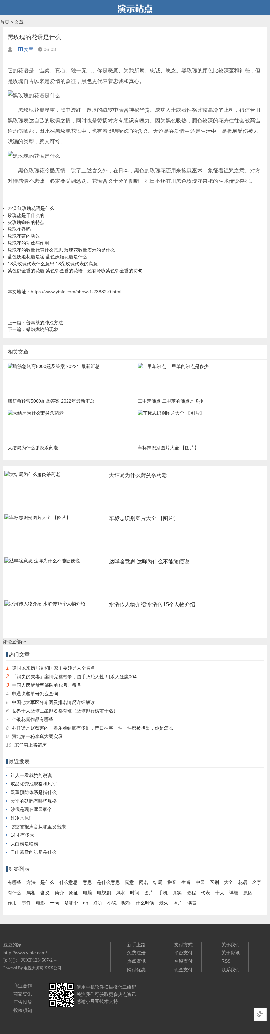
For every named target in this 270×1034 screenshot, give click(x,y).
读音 (192, 902)
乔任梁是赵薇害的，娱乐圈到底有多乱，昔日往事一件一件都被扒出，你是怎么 (92, 728)
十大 (219, 892)
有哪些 (14, 882)
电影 (40, 902)
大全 (228, 882)
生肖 (186, 882)
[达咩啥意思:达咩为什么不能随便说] (42, 562)
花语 (242, 882)
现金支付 (183, 969)
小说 (112, 902)
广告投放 (23, 1002)
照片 (177, 902)
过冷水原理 (22, 818)
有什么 (14, 892)
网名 (143, 882)
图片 (148, 892)
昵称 (126, 902)
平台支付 (183, 952)
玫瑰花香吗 (19, 229)
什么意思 (68, 882)
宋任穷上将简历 (30, 745)
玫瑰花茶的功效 (24, 236)
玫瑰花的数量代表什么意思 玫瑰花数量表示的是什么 (61, 249)
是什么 (47, 882)
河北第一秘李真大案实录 (37, 736)
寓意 (129, 882)
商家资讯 (23, 994)
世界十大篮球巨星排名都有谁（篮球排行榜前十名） (65, 710)
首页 (4, 22)
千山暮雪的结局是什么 (34, 852)
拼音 (171, 882)
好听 (97, 902)
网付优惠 (136, 969)
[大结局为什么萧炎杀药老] (32, 476)
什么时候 (145, 902)
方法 (31, 882)
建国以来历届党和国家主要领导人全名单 (53, 668)
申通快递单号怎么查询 (35, 693)
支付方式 (183, 944)
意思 (87, 882)
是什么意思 (108, 882)
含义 (45, 892)
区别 (214, 882)
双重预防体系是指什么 (34, 792)
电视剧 (104, 892)
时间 (134, 892)
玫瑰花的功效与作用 (28, 243)
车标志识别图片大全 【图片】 (144, 518)
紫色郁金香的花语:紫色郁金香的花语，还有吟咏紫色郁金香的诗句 (75, 270)
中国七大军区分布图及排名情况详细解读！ (55, 702)
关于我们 (230, 944)
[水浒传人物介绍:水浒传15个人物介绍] (44, 605)
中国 (200, 882)
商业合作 (23, 985)
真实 (177, 892)
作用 (12, 902)
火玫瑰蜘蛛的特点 (26, 222)
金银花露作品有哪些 (32, 719)
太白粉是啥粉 (24, 843)
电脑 (87, 892)
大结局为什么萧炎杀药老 (138, 475)
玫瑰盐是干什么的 (26, 215)
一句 (54, 902)
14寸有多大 (22, 835)
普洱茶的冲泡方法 (44, 322)
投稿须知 (23, 1010)
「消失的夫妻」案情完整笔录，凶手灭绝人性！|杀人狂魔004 (74, 676)
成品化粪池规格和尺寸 (34, 783)
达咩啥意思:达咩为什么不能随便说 (149, 561)
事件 (26, 902)
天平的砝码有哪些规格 (34, 801)
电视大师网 (34, 968)
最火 (163, 902)
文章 (19, 22)
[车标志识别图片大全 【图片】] (37, 519)
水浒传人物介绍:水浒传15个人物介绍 (152, 604)
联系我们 (230, 969)
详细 (233, 892)
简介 (59, 892)
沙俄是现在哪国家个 (31, 809)
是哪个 (71, 902)
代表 (205, 892)
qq (85, 902)
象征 (73, 892)
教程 (191, 892)
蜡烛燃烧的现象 (42, 329)
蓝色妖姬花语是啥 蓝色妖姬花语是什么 (47, 256)
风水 (120, 892)
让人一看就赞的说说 (31, 775)
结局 (157, 882)
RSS (225, 961)
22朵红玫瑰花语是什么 (31, 208)
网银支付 (183, 961)
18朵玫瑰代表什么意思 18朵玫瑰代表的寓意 (53, 263)
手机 (163, 892)
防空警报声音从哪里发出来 (38, 826)
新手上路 (136, 944)
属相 (31, 892)
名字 (256, 882)
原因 (248, 892)
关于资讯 (230, 952)
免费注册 (136, 952)
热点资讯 (136, 961)
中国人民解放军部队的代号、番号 (46, 685)
